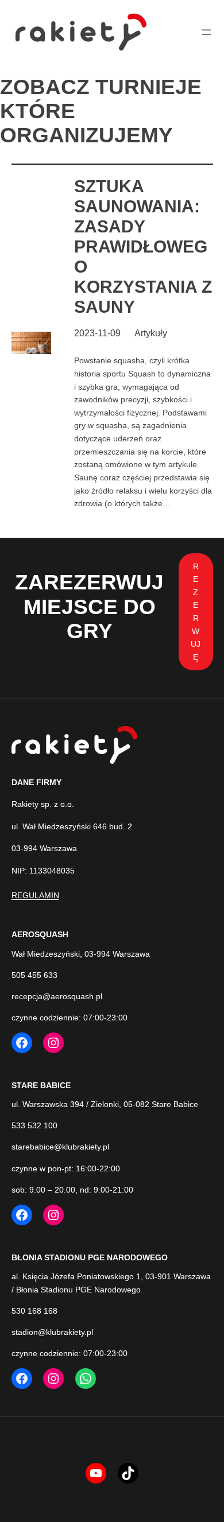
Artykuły (150, 333)
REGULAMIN (35, 895)
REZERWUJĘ (195, 612)
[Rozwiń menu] (206, 32)
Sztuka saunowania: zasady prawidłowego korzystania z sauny (143, 246)
